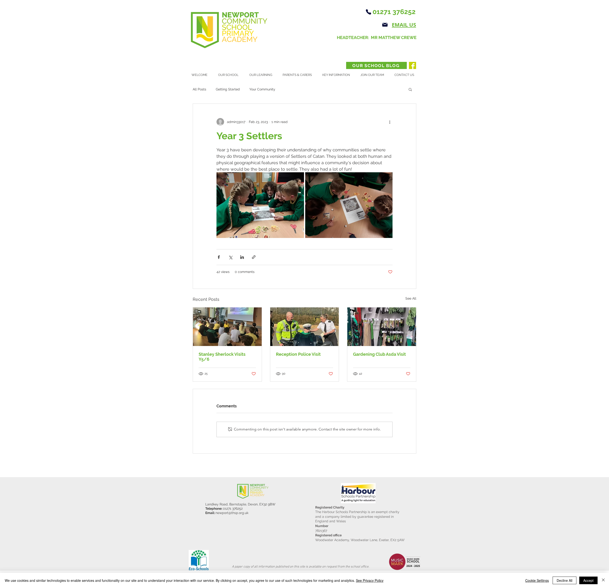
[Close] (603, 580)
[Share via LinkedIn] (242, 257)
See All (410, 298)
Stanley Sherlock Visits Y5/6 (222, 357)
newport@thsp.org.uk (232, 513)
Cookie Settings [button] (537, 580)
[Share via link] (253, 257)
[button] (230, 75)
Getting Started (228, 89)
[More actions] (390, 122)
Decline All (564, 580)
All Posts (199, 89)
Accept (588, 580)
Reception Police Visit (298, 354)
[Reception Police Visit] (304, 326)
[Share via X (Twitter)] (230, 257)
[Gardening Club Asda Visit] (381, 326)
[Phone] (368, 12)
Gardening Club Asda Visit (379, 354)
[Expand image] (260, 205)
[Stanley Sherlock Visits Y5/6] (227, 326)
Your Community (262, 89)
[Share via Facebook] (218, 257)
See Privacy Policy (369, 580)
